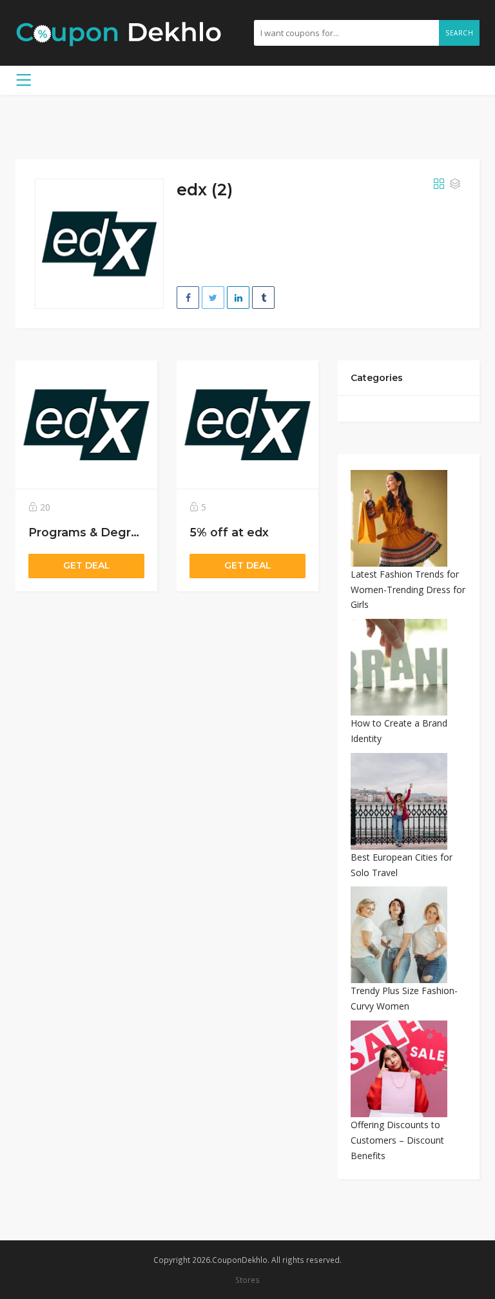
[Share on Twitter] (213, 297)
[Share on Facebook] (188, 297)
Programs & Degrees (90, 532)
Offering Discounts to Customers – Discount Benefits (397, 1140)
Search (459, 32)
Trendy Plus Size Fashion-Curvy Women (404, 998)
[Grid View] (439, 184)
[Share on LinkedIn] (238, 297)
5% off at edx (229, 532)
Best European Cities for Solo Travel (401, 865)
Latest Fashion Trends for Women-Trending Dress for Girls (408, 589)
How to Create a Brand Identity (399, 731)
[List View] (455, 184)
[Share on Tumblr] (263, 297)
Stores (247, 1280)
